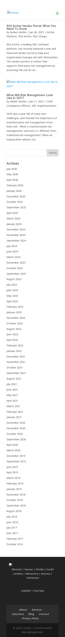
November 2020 (15, 428)
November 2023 (15, 262)
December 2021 (15, 356)
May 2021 (12, 395)
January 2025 (14, 224)
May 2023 (12, 295)
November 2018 (15, 494)
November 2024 (15, 235)
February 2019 (14, 483)
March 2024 (13, 257)
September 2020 (16, 439)
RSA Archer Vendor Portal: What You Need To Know (31, 27)
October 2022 (14, 323)
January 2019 (14, 489)
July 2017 (11, 527)
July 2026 (11, 169)
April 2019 (12, 472)
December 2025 (15, 196)
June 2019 (12, 467)
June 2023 (12, 290)
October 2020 (14, 433)
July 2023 (11, 284)
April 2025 (12, 213)
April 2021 (12, 400)
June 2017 (12, 533)
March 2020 (13, 450)
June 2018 (12, 522)
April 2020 (12, 444)
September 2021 (16, 373)
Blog (31, 614)
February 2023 (14, 306)
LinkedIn (26, 590)
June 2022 (12, 334)
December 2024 (15, 229)
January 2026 (14, 191)
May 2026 (12, 174)
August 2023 (13, 279)
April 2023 (12, 301)
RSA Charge (40, 36)
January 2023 (14, 312)
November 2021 (15, 362)
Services (37, 609)
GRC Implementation (44, 105)
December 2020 (15, 422)
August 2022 (13, 329)
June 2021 (12, 389)
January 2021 (14, 417)
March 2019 (13, 478)
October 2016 (14, 544)
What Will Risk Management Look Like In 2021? (29, 96)
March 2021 (13, 406)
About (23, 609)
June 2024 (12, 251)
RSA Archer (24, 36)
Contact (44, 614)
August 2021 (13, 378)
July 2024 (11, 246)
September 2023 (16, 273)
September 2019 (16, 461)
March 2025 (13, 218)
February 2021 (14, 411)
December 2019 (15, 456)
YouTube (39, 590)
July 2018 (11, 516)
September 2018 (16, 505)
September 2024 (16, 240)
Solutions (18, 614)
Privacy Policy (30, 618)
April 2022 (12, 340)
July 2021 (11, 384)
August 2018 (13, 511)
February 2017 (14, 538)
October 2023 (14, 268)
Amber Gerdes (18, 32)
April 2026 (12, 179)
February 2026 (14, 185)
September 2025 (16, 207)
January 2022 (14, 351)
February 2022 (14, 345)
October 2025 (14, 201)
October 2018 (14, 500)
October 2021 (14, 367)
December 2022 (15, 317)
